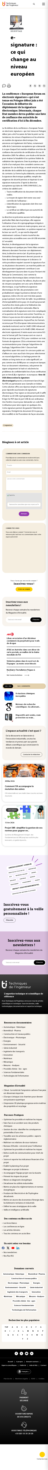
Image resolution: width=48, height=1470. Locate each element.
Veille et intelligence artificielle (16, 1210)
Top (6, 1327)
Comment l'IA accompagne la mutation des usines (19, 787)
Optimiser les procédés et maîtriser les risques (23, 1120)
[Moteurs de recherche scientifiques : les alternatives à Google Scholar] (8, 706)
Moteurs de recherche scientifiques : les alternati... (28, 705)
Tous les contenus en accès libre (17, 1234)
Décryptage (16, 31)
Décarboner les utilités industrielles (18, 1184)
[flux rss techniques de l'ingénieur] (44, 85)
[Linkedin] (18, 1248)
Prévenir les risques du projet (16, 1177)
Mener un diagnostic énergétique (18, 1180)
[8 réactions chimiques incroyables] (8, 696)
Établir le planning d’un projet (16, 1166)
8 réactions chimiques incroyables (25, 695)
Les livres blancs (10, 1223)
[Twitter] (8, 1248)
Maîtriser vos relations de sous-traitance (20, 1143)
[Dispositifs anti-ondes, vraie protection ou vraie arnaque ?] (8, 717)
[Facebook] (3, 1248)
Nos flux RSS (9, 1256)
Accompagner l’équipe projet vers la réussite (22, 1173)
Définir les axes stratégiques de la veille (20, 1207)
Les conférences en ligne (14, 1227)
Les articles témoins (12, 1230)
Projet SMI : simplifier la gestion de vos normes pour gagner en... (23, 829)
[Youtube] (13, 1248)
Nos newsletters (10, 1253)
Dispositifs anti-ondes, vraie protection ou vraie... (28, 716)
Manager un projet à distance (16, 1170)
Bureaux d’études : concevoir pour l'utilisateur (23, 1146)
